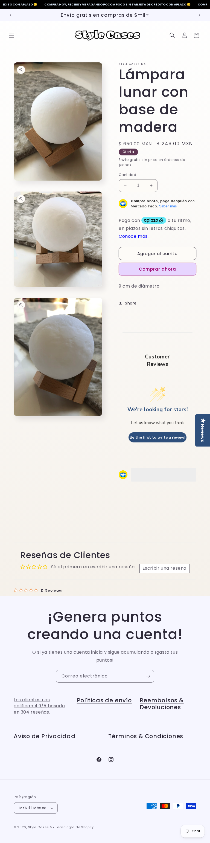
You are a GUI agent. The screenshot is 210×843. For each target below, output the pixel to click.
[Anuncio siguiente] (199, 15)
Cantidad (127, 174)
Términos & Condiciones (145, 736)
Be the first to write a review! (157, 437)
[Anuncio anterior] (11, 15)
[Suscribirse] (148, 676)
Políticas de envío (104, 700)
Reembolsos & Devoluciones (161, 703)
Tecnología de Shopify (74, 827)
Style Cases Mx (41, 827)
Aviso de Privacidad (44, 736)
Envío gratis (130, 159)
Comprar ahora (157, 269)
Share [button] (131, 303)
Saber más (168, 206)
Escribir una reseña (164, 568)
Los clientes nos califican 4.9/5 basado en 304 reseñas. (39, 706)
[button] (11, 35)
